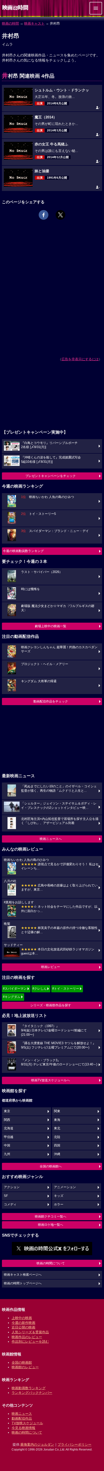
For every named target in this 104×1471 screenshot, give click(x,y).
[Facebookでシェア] (43, 215)
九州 (7, 1154)
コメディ (10, 1204)
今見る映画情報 (23, 1428)
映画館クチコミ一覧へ (50, 1216)
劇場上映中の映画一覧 (50, 626)
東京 (7, 1111)
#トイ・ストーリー (65, 988)
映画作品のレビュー (27, 1337)
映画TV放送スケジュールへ (50, 1080)
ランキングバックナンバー (32, 1393)
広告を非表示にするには (80, 359)
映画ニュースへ (51, 839)
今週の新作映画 (23, 1323)
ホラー (58, 1204)
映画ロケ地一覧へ (50, 1224)
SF (6, 1196)
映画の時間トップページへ (23, 1283)
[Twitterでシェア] (60, 215)
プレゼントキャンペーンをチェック (50, 476)
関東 (57, 1111)
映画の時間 (10, 23)
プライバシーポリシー (74, 1444)
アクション (12, 1187)
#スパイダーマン (15, 988)
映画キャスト (34, 23)
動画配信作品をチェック (50, 701)
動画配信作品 (22, 1418)
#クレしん (39, 988)
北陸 (57, 1137)
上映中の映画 (22, 1318)
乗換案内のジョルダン (37, 1444)
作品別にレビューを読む (30, 1341)
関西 (7, 1120)
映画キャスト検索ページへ (23, 1274)
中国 (7, 1145)
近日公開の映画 (23, 1327)
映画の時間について (51, 1263)
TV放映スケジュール (27, 1423)
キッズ (58, 1196)
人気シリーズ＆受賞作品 (30, 1332)
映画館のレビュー (25, 1367)
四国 (57, 1145)
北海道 (8, 1128)
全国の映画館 (22, 1362)
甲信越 (8, 1137)
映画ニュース (22, 1414)
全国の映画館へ (51, 1166)
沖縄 (57, 1154)
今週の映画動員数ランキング (23, 551)
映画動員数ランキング (28, 1388)
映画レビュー (50, 967)
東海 (57, 1120)
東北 (57, 1128)
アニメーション (65, 1187)
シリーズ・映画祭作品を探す (50, 1005)
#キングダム (11, 997)
